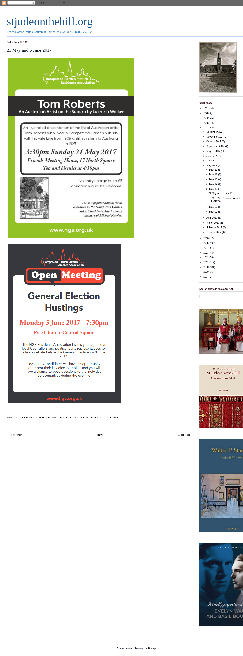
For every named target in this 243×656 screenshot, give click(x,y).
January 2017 (214, 232)
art (16, 417)
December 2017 (215, 131)
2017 (206, 127)
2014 (206, 247)
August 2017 (213, 151)
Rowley (52, 417)
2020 (206, 113)
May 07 (213, 207)
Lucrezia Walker (38, 417)
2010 (206, 267)
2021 (206, 108)
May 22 (213, 169)
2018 (206, 122)
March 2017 (213, 222)
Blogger (152, 648)
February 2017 (214, 227)
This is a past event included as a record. (80, 417)
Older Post (184, 434)
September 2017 (215, 146)
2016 (206, 238)
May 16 (213, 179)
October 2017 (214, 141)
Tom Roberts (111, 417)
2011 (206, 262)
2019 (206, 118)
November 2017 (215, 136)
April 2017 (212, 217)
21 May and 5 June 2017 (222, 193)
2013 (206, 252)
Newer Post (15, 434)
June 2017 (212, 160)
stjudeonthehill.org (50, 21)
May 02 (213, 211)
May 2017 (212, 165)
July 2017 (212, 155)
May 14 (213, 184)
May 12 (213, 188)
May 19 (213, 174)
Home (100, 434)
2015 (206, 243)
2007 (206, 276)
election (23, 417)
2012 (206, 257)
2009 (206, 271)
